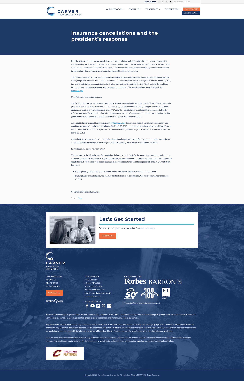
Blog (80, 198)
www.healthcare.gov (116, 123)
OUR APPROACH (54, 276)
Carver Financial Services (107, 375)
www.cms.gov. (77, 90)
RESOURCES (52, 283)
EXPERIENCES (53, 286)
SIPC (117, 314)
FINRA (110, 314)
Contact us (108, 236)
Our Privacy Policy (123, 375)
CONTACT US (54, 293)
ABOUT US (51, 280)
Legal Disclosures (153, 375)
